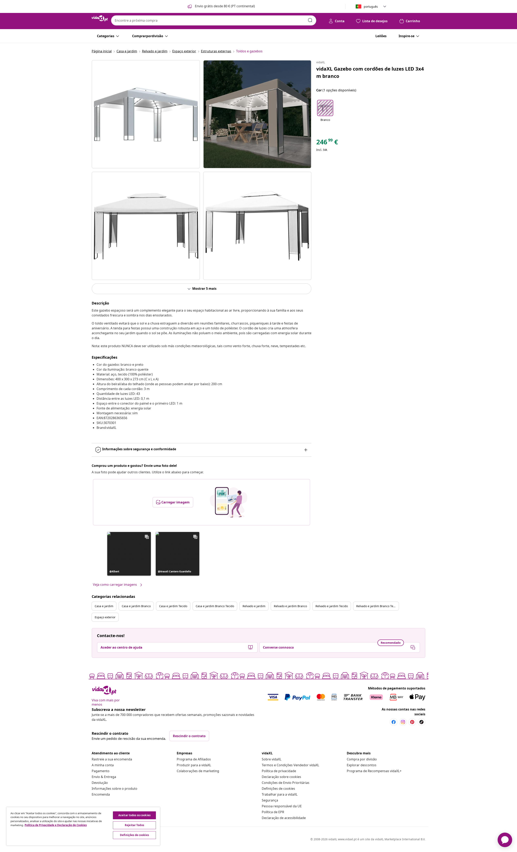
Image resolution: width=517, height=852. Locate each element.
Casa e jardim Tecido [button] (173, 606)
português (371, 6)
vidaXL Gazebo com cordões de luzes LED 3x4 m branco (370, 72)
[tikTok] (421, 722)
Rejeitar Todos (134, 825)
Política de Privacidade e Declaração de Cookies (56, 825)
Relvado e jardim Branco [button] (290, 606)
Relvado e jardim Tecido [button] (331, 606)
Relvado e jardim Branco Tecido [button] (377, 606)
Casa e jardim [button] (104, 606)
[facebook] (394, 722)
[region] (83, 826)
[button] (221, 6)
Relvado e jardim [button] (254, 606)
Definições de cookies (278, 788)
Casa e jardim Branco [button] (136, 606)
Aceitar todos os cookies (134, 815)
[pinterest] (412, 722)
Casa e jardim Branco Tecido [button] (215, 606)
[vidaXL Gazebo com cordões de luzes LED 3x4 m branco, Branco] (146, 114)
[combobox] (213, 20)
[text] (327, 143)
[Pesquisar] (310, 20)
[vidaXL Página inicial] (100, 18)
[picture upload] (228, 502)
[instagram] (403, 722)
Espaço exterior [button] (105, 617)
